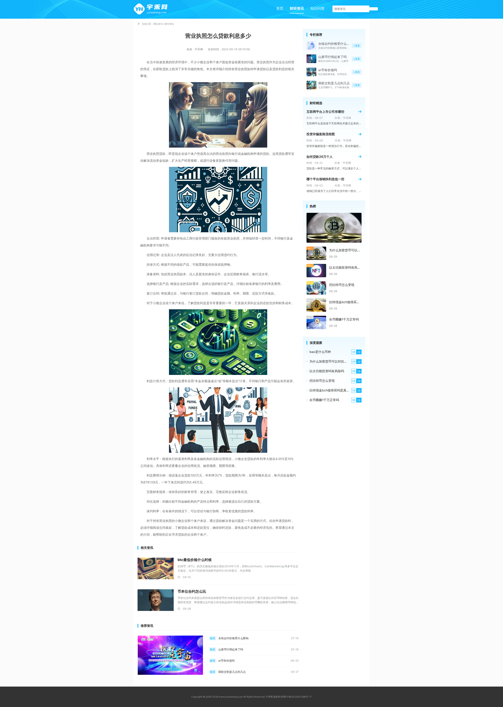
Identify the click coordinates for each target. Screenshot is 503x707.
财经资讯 (297, 8)
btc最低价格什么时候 (195, 560)
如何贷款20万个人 (320, 156)
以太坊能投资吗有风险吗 (345, 267)
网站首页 (158, 24)
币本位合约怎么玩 (192, 591)
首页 (279, 8)
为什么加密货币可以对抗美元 (345, 250)
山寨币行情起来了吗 (230, 649)
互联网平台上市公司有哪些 (325, 111)
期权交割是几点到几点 (232, 671)
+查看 (356, 45)
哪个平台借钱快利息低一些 (325, 179)
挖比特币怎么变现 (341, 284)
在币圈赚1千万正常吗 (344, 319)
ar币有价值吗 (226, 660)
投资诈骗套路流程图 (321, 134)
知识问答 (317, 8)
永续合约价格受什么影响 (233, 638)
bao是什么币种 (320, 352)
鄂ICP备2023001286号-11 (297, 696)
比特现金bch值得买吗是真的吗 (345, 302)
